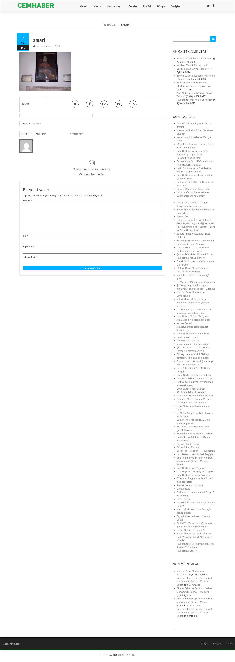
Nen (191, 595)
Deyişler (175, 6)
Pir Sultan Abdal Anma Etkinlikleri (194, 58)
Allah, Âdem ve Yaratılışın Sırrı (193, 319)
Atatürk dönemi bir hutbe (190, 485)
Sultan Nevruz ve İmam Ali (191, 530)
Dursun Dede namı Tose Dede (193, 188)
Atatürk (147, 6)
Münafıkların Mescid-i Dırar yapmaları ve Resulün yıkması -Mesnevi (194, 302)
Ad (25, 236)
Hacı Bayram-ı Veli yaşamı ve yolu (195, 471)
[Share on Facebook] (90, 104)
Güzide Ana (183, 216)
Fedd (229, 643)
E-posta (28, 246)
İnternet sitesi (31, 257)
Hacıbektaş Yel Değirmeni (191, 257)
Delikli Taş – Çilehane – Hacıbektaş (196, 450)
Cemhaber (45, 46)
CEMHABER (11, 643)
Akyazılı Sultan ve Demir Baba (193, 333)
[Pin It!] (118, 104)
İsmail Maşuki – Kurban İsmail (193, 344)
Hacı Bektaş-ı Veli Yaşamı (190, 468)
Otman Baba (183, 488)
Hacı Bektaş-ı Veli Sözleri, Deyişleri (195, 454)
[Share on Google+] (104, 104)
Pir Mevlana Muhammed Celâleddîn (196, 282)
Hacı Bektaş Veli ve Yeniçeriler (193, 316)
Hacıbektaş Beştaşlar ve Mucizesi (195, 433)
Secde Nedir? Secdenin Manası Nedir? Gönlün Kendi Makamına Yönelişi (194, 537)
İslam (96, 6)
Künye (204, 643)
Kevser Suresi (184, 323)
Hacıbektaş (114, 6)
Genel (83, 6)
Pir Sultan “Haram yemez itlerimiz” (195, 395)
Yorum (27, 200)
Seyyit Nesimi (184, 499)
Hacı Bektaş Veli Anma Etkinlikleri (194, 99)
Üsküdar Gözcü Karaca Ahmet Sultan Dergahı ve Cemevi (193, 196)
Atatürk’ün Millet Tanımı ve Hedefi (195, 378)
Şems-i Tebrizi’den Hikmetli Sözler (195, 254)
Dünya (161, 6)
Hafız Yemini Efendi (187, 337)
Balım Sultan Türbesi (188, 447)
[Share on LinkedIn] (133, 104)
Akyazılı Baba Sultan (188, 340)
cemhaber (126, 655)
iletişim (217, 643)
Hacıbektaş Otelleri (187, 550)
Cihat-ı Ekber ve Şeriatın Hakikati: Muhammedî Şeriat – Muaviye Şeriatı (195, 461)
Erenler (133, 6)
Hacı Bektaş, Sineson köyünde (193, 474)
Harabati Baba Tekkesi (189, 157)
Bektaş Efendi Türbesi (188, 443)
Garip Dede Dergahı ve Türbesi (194, 375)
